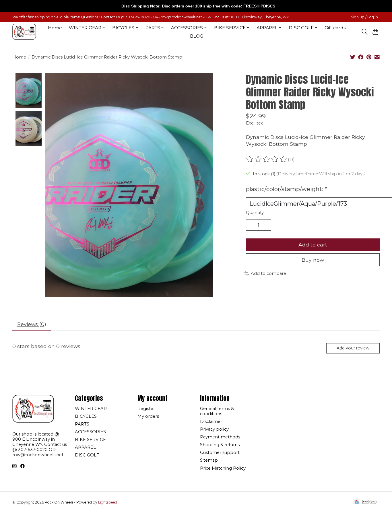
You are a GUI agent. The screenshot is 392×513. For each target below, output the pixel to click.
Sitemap (209, 460)
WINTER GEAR (91, 408)
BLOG (196, 36)
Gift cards (335, 27)
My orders (148, 416)
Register (146, 408)
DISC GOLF (87, 455)
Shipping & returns (220, 444)
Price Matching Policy (223, 468)
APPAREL (85, 447)
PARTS (82, 424)
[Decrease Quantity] (252, 225)
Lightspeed (107, 502)
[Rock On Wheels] (24, 32)
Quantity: (255, 212)
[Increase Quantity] (265, 225)
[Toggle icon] (364, 32)
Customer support (220, 452)
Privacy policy (214, 429)
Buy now (313, 260)
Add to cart (312, 245)
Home (55, 27)
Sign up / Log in (364, 17)
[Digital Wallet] (369, 502)
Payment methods (220, 437)
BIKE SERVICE (90, 439)
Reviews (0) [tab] (31, 324)
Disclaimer (211, 421)
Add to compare (268, 273)
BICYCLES (86, 416)
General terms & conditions (217, 411)
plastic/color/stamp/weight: (286, 189)
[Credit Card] (356, 502)
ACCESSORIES (90, 431)
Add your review (353, 348)
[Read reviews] (267, 159)
